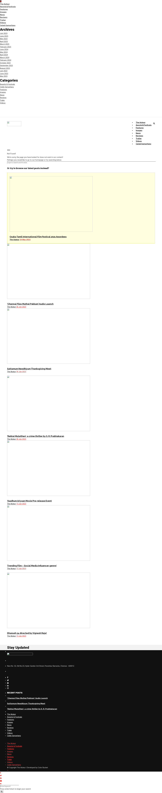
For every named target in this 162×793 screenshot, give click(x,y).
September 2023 (6, 65)
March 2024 (4, 57)
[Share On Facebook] (1, 773)
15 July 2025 (21, 504)
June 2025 (4, 36)
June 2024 (4, 49)
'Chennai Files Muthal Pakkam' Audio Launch (27, 698)
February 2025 (5, 47)
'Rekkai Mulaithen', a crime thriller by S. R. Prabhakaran (32, 709)
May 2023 (3, 76)
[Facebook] (7, 677)
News (2, 15)
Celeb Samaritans (7, 25)
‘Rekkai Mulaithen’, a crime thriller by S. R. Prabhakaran (35, 436)
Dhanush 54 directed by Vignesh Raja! (27, 633)
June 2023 (4, 74)
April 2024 (4, 55)
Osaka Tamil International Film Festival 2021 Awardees (38, 236)
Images (3, 12)
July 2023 (3, 71)
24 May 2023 (25, 240)
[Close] (0, 784)
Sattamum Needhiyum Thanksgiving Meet (29, 368)
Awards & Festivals (8, 7)
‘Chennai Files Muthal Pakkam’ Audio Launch (30, 304)
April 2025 (4, 41)
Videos (3, 23)
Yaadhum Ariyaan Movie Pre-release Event (29, 501)
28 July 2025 (21, 307)
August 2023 (5, 68)
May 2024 (3, 52)
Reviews (3, 17)
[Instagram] (8, 688)
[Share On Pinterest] (1, 778)
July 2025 (3, 33)
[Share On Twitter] (1, 775)
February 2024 (5, 60)
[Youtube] (8, 683)
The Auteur (5, 4)
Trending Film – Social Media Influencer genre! (32, 565)
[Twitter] (8, 680)
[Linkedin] (8, 686)
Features (4, 9)
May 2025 (3, 39)
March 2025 (4, 44)
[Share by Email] (1, 781)
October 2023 (5, 63)
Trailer (3, 20)
